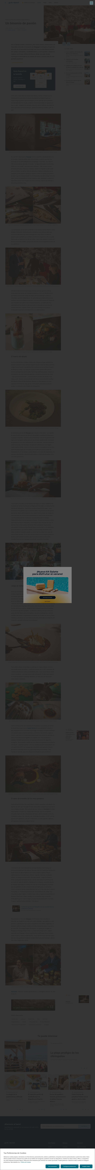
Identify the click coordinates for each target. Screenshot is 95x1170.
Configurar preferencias (69, 1166)
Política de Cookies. (26, 1162)
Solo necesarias (52, 1166)
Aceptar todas (86, 1166)
